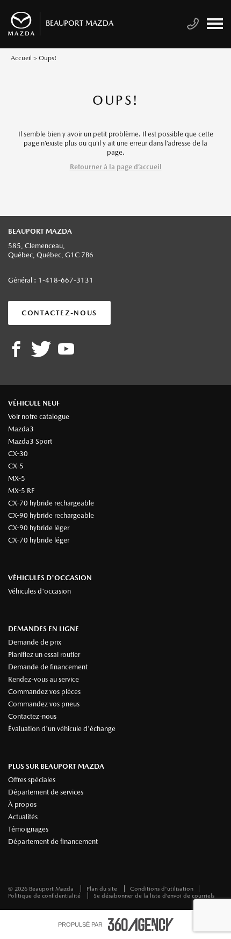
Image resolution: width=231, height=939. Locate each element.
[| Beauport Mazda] (66, 349)
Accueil (21, 58)
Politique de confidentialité (45, 895)
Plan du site (102, 888)
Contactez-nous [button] (59, 313)
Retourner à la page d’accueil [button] (116, 167)
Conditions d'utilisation (161, 888)
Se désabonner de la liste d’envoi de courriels (153, 895)
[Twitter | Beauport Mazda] (41, 349)
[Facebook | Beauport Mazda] (16, 349)
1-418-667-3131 (65, 280)
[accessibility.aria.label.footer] (141, 924)
